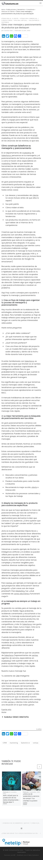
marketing (6, 138)
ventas (35, 655)
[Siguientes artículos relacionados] (39, 766)
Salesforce (18, 83)
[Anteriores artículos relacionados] (34, 766)
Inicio (3, 10)
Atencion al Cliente (8, 12)
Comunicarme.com (16, 850)
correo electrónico (22, 594)
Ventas (9, 583)
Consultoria (30, 10)
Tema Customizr (33, 855)
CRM (28, 169)
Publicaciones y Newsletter (15, 10)
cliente (29, 184)
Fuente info (6, 709)
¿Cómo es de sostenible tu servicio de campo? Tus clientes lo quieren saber (31, 798)
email (34, 135)
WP (14, 855)
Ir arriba (39, 729)
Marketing (20, 591)
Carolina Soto (8, 30)
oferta (34, 487)
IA (13, 642)
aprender (26, 253)
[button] (22, 717)
